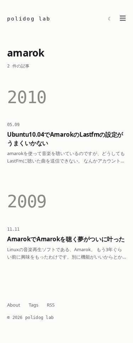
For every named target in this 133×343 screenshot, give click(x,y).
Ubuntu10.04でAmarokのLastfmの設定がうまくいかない (65, 138)
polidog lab (28, 19)
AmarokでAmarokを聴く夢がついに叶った (66, 239)
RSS (51, 305)
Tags (33, 305)
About (13, 305)
